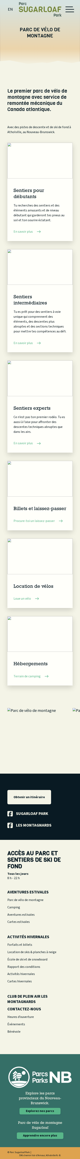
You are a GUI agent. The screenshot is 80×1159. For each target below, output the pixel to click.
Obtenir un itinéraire (29, 797)
